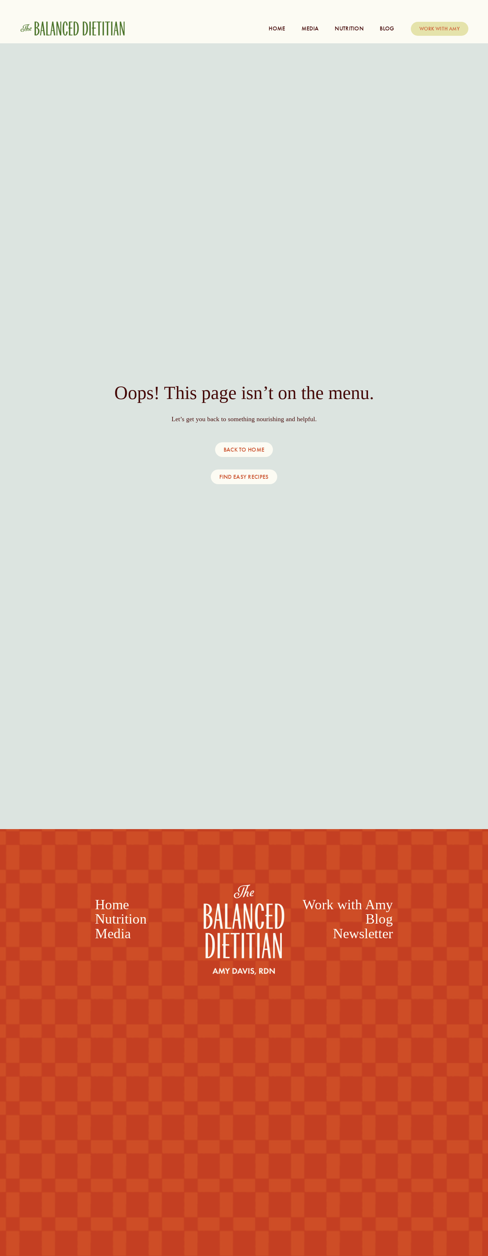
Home (277, 28)
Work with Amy (439, 29)
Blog (387, 28)
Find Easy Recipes (243, 476)
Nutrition (349, 28)
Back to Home (244, 449)
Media (310, 28)
